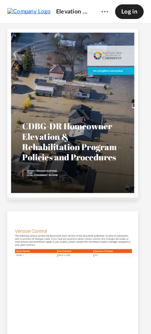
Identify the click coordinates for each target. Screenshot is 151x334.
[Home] (29, 11)
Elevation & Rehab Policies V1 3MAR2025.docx (72, 12)
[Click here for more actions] (104, 11)
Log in (129, 12)
